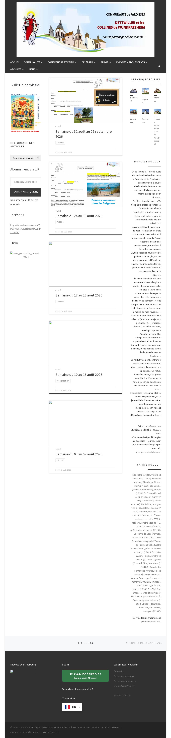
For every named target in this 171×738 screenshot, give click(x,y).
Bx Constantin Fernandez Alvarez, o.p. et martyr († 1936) (147, 571)
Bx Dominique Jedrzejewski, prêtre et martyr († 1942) (147, 585)
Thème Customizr (51, 732)
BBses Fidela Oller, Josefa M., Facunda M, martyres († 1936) (150, 607)
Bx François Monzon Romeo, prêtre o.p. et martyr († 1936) (146, 578)
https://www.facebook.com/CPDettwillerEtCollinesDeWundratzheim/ (25, 229)
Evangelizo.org (152, 621)
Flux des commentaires (125, 681)
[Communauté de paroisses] (25, 254)
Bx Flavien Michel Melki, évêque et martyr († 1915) (148, 497)
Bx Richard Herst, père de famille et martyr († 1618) (146, 548)
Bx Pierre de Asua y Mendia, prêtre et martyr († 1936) (147, 482)
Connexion (119, 671)
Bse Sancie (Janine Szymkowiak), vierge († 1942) (146, 489)
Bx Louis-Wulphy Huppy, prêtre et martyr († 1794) (148, 556)
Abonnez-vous (26, 192)
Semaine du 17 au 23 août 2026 (78, 295)
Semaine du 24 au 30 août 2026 (78, 216)
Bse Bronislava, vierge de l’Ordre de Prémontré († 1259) (146, 541)
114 (91, 643)
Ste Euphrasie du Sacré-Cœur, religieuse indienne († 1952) (147, 600)
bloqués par (87, 677)
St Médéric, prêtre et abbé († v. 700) (146, 523)
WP (24, 732)
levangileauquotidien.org (148, 452)
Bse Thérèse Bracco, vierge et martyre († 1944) (146, 593)
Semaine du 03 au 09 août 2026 (78, 454)
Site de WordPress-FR (124, 686)
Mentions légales (122, 695)
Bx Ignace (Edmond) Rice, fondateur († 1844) (147, 563)
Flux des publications (124, 676)
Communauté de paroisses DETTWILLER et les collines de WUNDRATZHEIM (58, 727)
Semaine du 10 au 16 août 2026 (78, 374)
